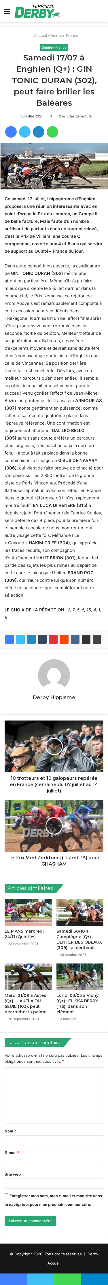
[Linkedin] (31, 639)
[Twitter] (20, 639)
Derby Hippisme (54, 697)
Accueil (40, 35)
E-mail (12, 1152)
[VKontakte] (75, 639)
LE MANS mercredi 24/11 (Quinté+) (24, 934)
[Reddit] (64, 639)
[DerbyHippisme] (37, 11)
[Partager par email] (86, 639)
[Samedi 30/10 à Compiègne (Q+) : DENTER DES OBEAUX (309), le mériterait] (80, 912)
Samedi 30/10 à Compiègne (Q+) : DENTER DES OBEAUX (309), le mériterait (79, 939)
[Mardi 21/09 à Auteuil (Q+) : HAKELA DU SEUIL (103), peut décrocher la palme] (28, 976)
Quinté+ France (64, 35)
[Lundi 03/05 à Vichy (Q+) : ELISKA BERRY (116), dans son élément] (80, 976)
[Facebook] (9, 639)
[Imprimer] (97, 639)
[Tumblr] (42, 639)
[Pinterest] (53, 639)
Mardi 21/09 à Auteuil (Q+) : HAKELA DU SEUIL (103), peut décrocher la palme (27, 1003)
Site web (13, 1174)
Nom (10, 1131)
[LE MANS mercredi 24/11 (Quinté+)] (28, 912)
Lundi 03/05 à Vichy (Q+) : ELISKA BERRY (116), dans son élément (77, 1003)
